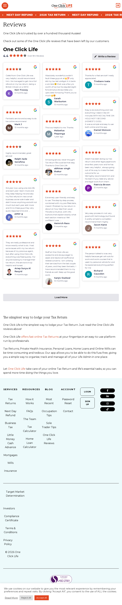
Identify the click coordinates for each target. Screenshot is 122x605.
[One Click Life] (62, 5)
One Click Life (16, 368)
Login (87, 391)
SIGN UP (87, 403)
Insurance (10, 470)
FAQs (29, 411)
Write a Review (107, 56)
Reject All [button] (26, 597)
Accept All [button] (41, 597)
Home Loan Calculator (29, 442)
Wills (10, 462)
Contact (68, 411)
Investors (9, 508)
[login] (118, 6)
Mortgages (10, 455)
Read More (11, 597)
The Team (29, 419)
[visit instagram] (107, 403)
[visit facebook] (107, 390)
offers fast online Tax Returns (40, 336)
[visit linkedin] (107, 396)
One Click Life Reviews (49, 439)
